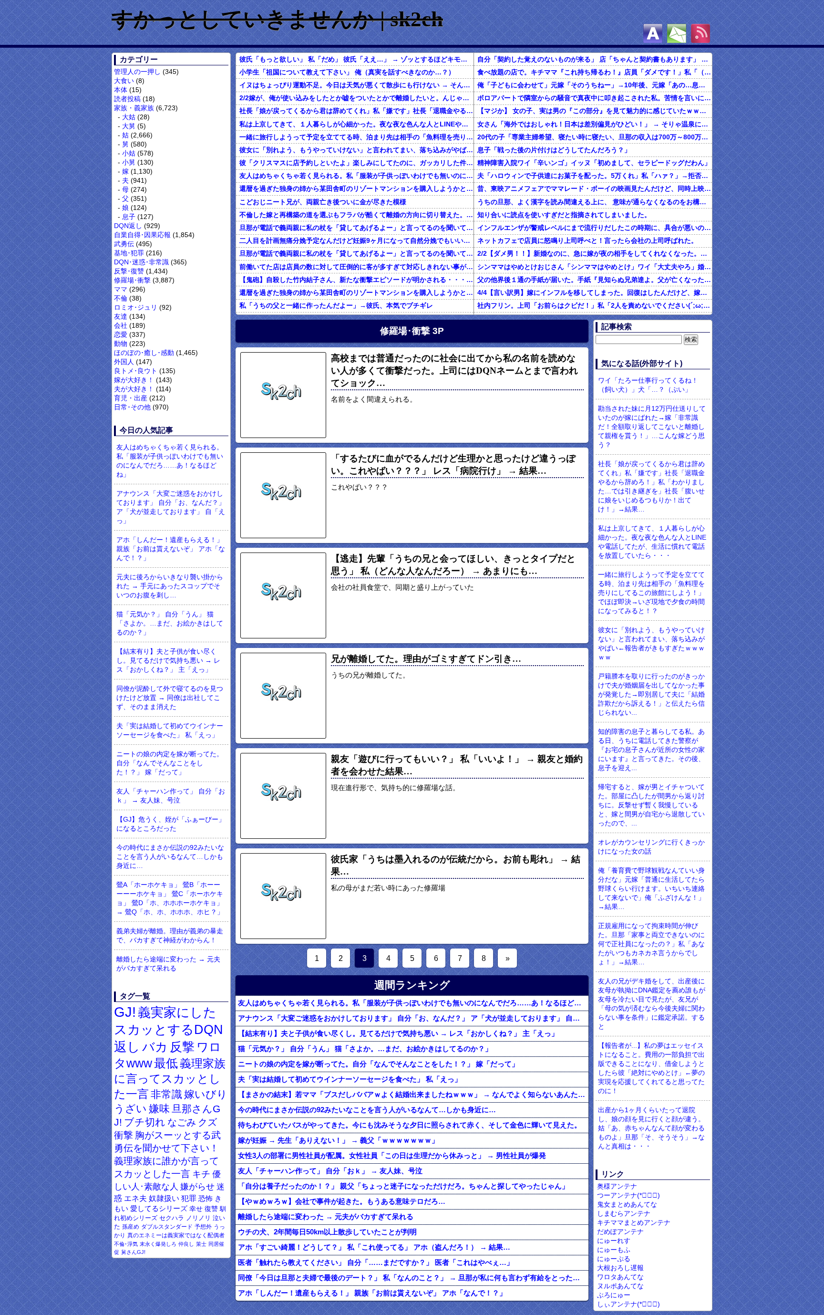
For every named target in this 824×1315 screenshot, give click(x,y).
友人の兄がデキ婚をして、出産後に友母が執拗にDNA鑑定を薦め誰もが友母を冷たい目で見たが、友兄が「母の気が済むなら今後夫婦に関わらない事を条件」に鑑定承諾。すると (651, 1003)
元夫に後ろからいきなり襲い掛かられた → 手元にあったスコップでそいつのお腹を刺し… (169, 586)
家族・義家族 (134, 108)
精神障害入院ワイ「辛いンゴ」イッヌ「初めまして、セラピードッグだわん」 (594, 163)
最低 (166, 1063)
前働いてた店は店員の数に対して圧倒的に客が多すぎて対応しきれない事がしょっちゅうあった (356, 267)
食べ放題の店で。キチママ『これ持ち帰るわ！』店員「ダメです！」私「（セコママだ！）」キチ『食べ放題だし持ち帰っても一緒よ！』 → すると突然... (594, 72)
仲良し (186, 1244)
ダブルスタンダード (167, 1226)
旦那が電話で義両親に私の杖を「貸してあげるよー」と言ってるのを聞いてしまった (356, 227)
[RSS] (700, 33)
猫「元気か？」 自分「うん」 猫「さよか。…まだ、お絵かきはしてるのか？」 (169, 623)
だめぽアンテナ (620, 1231)
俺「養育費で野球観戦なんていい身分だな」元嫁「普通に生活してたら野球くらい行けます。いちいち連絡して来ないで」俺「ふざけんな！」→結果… (651, 888)
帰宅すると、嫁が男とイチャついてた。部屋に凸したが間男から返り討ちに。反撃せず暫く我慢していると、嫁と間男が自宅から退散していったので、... (651, 805)
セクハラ (171, 1217)
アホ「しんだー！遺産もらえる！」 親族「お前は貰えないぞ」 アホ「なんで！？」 (170, 549)
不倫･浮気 (126, 1244)
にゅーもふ (613, 1249)
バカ (155, 1047)
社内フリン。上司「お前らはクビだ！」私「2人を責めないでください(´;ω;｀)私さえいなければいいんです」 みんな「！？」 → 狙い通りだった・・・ (594, 305)
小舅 (128, 162)
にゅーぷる (613, 1259)
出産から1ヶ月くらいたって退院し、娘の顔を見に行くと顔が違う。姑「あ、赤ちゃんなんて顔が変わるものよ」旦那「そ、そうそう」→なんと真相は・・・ (651, 1128)
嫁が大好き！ (134, 380)
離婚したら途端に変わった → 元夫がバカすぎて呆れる (168, 963)
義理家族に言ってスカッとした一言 (170, 1078)
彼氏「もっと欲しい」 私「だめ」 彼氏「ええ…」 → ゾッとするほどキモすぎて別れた (356, 59)
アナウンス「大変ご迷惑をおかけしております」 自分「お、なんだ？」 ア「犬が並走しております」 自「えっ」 (170, 507)
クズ (207, 1122)
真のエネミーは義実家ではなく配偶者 (176, 1235)
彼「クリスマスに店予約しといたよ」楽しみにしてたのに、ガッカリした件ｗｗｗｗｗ (356, 163)
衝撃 (123, 1135)
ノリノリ (198, 1217)
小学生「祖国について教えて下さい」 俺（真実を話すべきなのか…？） (347, 72)
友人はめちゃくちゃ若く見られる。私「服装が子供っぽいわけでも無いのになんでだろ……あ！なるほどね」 (169, 460)
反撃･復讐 (129, 271)
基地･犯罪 (129, 253)
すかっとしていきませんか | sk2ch (277, 19)
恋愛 (120, 334)
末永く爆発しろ (158, 1244)
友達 (120, 316)
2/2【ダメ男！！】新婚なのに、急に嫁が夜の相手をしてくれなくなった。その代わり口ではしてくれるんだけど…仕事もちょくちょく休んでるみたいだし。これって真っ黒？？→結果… (594, 253)
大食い (124, 80)
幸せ (196, 1208)
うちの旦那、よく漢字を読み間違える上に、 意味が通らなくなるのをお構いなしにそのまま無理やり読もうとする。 (594, 202)
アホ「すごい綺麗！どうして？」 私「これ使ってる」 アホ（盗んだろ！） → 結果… (374, 1247)
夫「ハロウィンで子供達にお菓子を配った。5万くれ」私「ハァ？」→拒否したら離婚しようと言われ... (594, 175)
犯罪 (188, 1198)
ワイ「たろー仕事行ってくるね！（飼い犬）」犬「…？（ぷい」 (648, 384)
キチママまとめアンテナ (633, 1222)
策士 (201, 1244)
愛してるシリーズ (158, 1208)
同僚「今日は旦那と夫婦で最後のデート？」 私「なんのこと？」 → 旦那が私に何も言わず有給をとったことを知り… (413, 1277)
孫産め (130, 1226)
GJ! (125, 1012)
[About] (652, 33)
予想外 (203, 1226)
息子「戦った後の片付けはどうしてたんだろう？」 (554, 150)
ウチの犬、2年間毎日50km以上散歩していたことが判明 (327, 1232)
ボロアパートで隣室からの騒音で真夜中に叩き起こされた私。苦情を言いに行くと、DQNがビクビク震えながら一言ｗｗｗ (594, 98)
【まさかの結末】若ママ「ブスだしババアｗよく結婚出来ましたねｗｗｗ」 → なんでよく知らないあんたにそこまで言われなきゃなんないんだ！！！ (413, 1094)
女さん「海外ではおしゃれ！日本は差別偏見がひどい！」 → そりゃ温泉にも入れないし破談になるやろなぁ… (594, 124)
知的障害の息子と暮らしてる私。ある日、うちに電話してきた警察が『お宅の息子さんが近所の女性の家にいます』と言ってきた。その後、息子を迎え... (651, 750)
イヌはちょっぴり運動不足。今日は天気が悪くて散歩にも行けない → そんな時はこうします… (356, 85)
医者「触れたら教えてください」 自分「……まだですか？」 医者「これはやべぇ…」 (376, 1262)
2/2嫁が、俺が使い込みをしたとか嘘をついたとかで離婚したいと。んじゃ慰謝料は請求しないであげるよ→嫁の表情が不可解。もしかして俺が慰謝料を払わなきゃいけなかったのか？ (356, 98)
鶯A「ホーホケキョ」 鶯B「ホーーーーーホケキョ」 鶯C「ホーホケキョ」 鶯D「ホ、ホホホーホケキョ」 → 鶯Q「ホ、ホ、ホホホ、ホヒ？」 (170, 898)
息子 (128, 216)
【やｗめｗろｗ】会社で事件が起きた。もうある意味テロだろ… (341, 1201)
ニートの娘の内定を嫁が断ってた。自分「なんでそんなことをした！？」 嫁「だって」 (169, 763)
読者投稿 (127, 99)
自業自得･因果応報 (142, 235)
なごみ (181, 1122)
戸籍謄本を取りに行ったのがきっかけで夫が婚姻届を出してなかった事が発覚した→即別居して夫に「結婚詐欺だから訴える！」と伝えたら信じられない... (651, 694)
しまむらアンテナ (623, 1213)
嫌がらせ (197, 1186)
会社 (120, 325)
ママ (120, 289)
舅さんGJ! (133, 1252)
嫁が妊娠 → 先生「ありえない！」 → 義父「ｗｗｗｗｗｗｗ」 (338, 1140)
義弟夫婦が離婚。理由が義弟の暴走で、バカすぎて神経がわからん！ (169, 935)
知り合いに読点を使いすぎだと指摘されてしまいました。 (564, 215)
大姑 (128, 117)
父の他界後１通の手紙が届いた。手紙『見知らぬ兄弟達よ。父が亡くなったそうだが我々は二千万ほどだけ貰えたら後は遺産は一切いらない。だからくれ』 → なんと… (594, 279)
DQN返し (128, 226)
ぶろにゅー (613, 1295)
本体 (120, 90)
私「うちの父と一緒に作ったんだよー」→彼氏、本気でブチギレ (336, 305)
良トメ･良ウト (135, 371)
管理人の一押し (137, 71)
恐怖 (205, 1198)
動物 (120, 343)
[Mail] (676, 33)
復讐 (211, 1208)
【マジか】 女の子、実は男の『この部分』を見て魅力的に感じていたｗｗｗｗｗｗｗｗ (594, 111)
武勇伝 (124, 244)
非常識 (166, 1094)
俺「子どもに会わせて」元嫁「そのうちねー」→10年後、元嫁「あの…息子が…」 (594, 85)
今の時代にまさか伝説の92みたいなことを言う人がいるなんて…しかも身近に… (170, 856)
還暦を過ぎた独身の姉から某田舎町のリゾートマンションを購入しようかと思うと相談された (356, 188)
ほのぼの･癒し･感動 (144, 352)
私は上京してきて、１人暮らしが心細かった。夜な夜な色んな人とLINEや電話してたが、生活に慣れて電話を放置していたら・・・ (356, 124)
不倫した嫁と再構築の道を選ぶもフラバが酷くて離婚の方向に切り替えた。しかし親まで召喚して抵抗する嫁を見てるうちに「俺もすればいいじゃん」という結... (356, 215)
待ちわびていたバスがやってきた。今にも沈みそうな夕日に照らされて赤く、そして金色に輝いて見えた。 (409, 1125)
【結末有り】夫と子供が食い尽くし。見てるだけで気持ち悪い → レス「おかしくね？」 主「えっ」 (168, 660)
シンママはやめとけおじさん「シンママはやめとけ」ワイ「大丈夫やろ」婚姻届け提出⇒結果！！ (594, 267)
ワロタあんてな (620, 1277)
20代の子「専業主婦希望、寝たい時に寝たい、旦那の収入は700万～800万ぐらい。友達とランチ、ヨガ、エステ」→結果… (594, 137)
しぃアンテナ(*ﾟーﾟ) (628, 1304)
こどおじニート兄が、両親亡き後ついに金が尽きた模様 (322, 202)
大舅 (128, 126)
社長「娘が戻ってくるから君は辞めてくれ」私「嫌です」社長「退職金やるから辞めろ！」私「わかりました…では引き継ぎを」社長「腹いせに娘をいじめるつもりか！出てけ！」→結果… (356, 111)
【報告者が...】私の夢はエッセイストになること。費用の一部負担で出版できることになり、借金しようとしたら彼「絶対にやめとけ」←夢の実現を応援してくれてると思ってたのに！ (651, 1068)
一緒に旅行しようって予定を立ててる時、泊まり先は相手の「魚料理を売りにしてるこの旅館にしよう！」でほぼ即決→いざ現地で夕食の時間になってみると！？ (356, 137)
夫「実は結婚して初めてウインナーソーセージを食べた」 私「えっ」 (169, 730)
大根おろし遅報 (620, 1268)
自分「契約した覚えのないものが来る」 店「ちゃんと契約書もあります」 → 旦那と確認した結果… (594, 59)
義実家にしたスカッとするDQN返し (168, 1029)
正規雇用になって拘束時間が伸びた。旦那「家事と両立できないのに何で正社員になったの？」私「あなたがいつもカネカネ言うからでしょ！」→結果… (651, 944)
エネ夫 (135, 1198)
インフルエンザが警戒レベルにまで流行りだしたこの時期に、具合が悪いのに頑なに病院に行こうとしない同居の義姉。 (594, 227)
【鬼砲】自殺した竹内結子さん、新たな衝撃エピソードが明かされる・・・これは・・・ (356, 279)
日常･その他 (132, 407)
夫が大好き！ (134, 389)
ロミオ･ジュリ (135, 307)
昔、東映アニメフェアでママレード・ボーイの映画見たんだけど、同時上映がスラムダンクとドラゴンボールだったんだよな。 (594, 188)
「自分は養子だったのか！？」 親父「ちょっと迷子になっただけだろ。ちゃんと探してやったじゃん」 (403, 1186)
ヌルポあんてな (620, 1286)
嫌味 (159, 1109)
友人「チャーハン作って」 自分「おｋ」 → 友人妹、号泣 (170, 795)
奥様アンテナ (617, 1186)
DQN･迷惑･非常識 (141, 262)
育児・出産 (130, 398)
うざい (130, 1109)
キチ (201, 1174)
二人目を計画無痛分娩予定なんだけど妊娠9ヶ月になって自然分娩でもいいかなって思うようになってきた (356, 240)
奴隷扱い (164, 1198)
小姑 (128, 153)
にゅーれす (613, 1240)
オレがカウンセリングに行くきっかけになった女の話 (651, 846)
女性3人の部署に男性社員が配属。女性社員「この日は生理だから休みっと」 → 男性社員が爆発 (392, 1155)
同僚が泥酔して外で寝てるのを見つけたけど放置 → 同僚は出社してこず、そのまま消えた (169, 697)
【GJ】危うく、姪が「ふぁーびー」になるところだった (170, 823)
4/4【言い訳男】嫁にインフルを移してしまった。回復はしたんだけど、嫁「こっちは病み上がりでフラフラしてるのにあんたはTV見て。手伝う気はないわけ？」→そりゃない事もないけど (594, 292)
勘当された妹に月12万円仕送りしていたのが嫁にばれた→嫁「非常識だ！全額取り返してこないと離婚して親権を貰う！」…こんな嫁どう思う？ (652, 427)
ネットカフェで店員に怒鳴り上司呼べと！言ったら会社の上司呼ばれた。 (587, 240)
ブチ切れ (144, 1122)
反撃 (182, 1047)
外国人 (124, 361)
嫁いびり (205, 1094)
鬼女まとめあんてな (627, 1204)
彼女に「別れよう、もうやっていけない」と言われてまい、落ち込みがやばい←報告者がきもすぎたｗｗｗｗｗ (356, 150)
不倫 (120, 298)
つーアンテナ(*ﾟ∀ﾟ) (628, 1195)
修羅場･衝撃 (132, 280)
